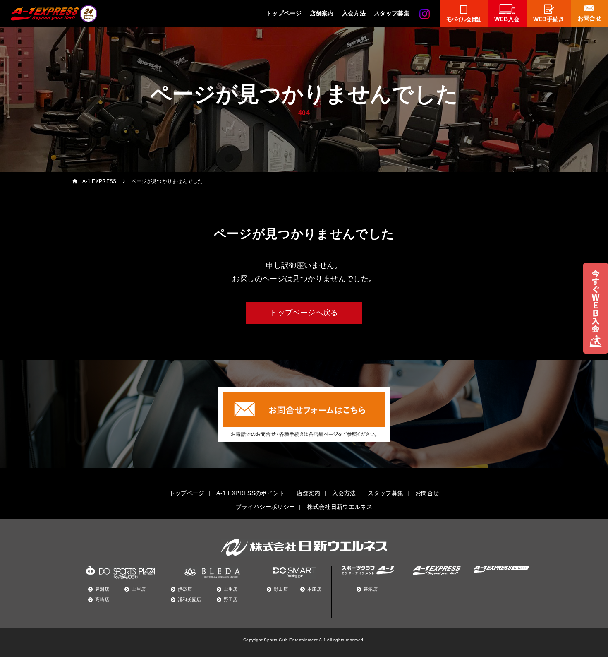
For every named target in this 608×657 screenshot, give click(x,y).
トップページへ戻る (304, 312)
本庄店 (314, 589)
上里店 (139, 589)
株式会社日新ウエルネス (339, 506)
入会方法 (354, 13)
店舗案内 (321, 13)
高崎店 (102, 599)
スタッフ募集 (391, 13)
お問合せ (427, 493)
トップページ (284, 13)
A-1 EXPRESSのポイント (250, 493)
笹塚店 (371, 589)
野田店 (231, 599)
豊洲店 (102, 589)
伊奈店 (185, 589)
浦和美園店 (189, 599)
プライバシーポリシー (265, 506)
